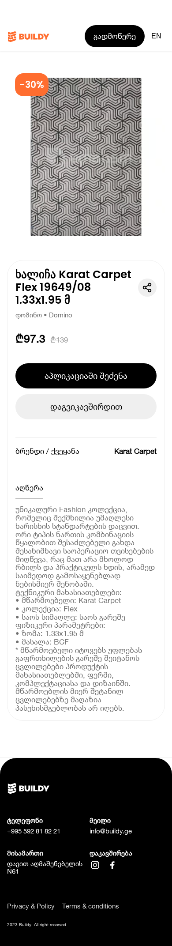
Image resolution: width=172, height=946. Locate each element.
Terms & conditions (90, 906)
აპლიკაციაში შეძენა (86, 376)
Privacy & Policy (31, 906)
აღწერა (29, 487)
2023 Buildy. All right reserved (36, 924)
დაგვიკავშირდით (86, 406)
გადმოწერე (114, 36)
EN (156, 36)
